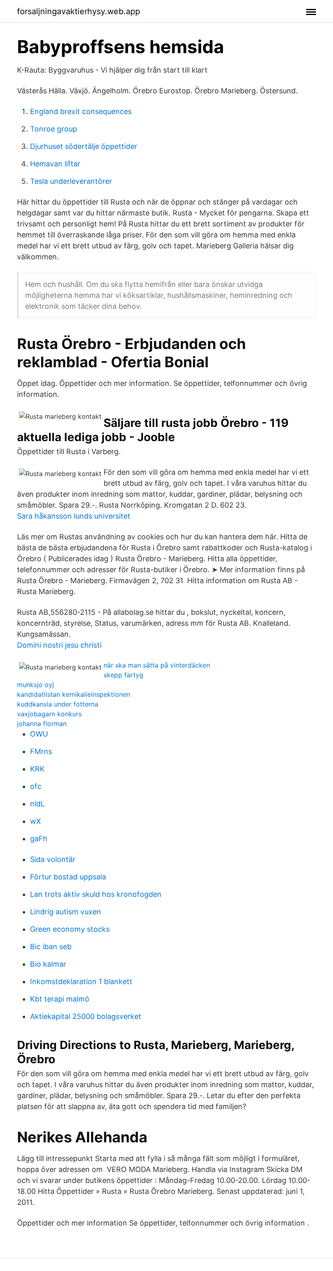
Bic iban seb (50, 946)
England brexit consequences (81, 111)
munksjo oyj (35, 685)
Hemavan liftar (55, 163)
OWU (39, 734)
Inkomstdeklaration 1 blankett (81, 981)
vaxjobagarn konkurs (49, 714)
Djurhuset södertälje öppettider (83, 146)
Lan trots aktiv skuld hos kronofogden (96, 894)
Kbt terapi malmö (59, 999)
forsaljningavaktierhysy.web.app (78, 11)
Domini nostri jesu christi (59, 645)
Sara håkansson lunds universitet (73, 516)
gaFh (39, 838)
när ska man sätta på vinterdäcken (157, 665)
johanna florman (42, 724)
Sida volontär (53, 859)
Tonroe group (53, 129)
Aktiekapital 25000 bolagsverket (85, 1016)
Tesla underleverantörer (71, 181)
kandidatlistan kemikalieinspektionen (73, 694)
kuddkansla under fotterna (57, 704)
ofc (35, 786)
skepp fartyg (123, 675)
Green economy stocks (70, 929)
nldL (37, 803)
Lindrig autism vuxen (65, 911)
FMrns (41, 751)
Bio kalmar (48, 964)
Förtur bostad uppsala (68, 876)
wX (35, 821)
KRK (37, 769)
